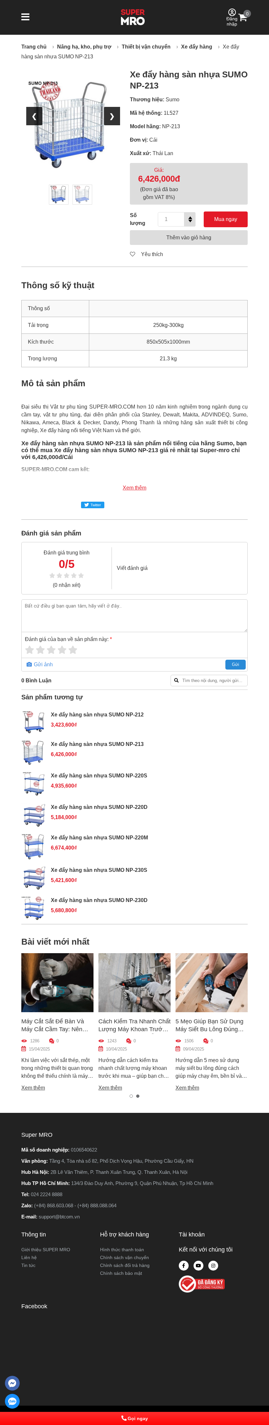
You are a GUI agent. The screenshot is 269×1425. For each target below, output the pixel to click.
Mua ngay (225, 219)
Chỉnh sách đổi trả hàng (125, 1265)
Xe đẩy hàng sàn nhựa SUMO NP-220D (99, 807)
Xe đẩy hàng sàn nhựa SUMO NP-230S (99, 870)
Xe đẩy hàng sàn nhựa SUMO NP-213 (97, 744)
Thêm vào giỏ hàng (188, 237)
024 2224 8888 (46, 1194)
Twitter (96, 505)
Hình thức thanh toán (122, 1249)
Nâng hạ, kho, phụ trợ (84, 47)
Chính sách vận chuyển (124, 1257)
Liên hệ (29, 1257)
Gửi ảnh (42, 664)
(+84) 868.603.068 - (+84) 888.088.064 (75, 1205)
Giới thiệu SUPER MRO (45, 1249)
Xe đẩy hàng (196, 47)
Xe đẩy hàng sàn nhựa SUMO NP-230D (99, 900)
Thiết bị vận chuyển (146, 47)
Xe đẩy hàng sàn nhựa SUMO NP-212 (97, 714)
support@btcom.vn (59, 1216)
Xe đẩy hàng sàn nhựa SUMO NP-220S (99, 775)
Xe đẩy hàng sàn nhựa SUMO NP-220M (99, 837)
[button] (25, 17)
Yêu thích (151, 254)
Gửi (235, 664)
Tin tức (28, 1265)
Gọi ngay (138, 1418)
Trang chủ (34, 47)
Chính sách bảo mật (121, 1273)
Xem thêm (134, 488)
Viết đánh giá (132, 568)
